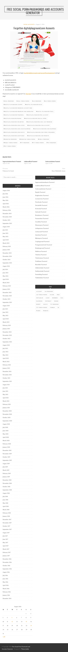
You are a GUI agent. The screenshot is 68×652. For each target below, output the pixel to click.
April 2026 (6, 204)
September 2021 (7, 381)
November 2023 (7, 296)
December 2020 (7, 411)
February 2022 (7, 365)
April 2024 (6, 279)
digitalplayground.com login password (17, 129)
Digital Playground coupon (13, 104)
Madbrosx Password (41, 251)
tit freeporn (24, 143)
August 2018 (6, 493)
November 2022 (7, 335)
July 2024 (5, 269)
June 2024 (5, 273)
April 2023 (6, 319)
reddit (38, 304)
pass (62, 298)
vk (58, 307)
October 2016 (6, 566)
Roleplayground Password (42, 248)
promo (56, 301)
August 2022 (6, 345)
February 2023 (7, 325)
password (39, 301)
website (45, 310)
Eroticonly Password (41, 209)
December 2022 (7, 332)
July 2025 (5, 230)
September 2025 (7, 223)
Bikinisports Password (41, 238)
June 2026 (5, 197)
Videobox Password (40, 255)
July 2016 (5, 575)
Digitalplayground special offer (35, 118)
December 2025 (7, 213)
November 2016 (7, 562)
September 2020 (7, 421)
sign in (45, 304)
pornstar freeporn (10, 139)
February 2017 (7, 552)
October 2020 (6, 417)
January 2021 (6, 408)
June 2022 (5, 352)
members (55, 298)
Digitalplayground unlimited (14, 122)
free (58, 294)
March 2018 (6, 510)
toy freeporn (51, 143)
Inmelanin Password (41, 235)
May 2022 (5, 355)
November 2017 (7, 523)
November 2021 (7, 375)
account (39, 291)
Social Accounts (29, 24)
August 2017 (6, 533)
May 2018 (5, 503)
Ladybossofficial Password (30, 161)
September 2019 (7, 460)
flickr (52, 294)
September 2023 (7, 302)
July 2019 (5, 467)
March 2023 (6, 322)
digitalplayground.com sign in (14, 132)
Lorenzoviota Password (41, 199)
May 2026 (5, 200)
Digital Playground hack (33, 104)
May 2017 (5, 543)
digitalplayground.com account (38, 125)
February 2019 (7, 473)
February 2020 (7, 444)
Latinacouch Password (41, 232)
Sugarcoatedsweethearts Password (12, 161)
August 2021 (6, 385)
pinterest (48, 301)
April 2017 (6, 546)
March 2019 (6, 470)
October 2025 (6, 220)
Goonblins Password (41, 222)
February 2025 (7, 246)
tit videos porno (38, 143)
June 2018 (5, 500)
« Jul (4, 637)
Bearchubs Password (41, 265)
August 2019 (6, 464)
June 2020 (5, 431)
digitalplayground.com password (44, 129)
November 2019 (7, 454)
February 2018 (7, 513)
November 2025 (7, 217)
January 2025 (6, 250)
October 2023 (6, 299)
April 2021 (6, 398)
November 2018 (7, 483)
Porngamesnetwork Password (43, 245)
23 (31, 626)
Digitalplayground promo (12, 118)
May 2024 (5, 276)
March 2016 (6, 589)
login (47, 298)
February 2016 (7, 592)
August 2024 (6, 266)
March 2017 (6, 549)
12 (12, 622)
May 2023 (5, 315)
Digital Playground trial (45, 111)
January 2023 (6, 329)
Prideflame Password (41, 261)
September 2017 (7, 529)
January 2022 (6, 368)
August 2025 (6, 227)
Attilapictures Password (42, 228)
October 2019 (6, 457)
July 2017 (5, 536)
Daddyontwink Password (42, 271)
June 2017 (5, 539)
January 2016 (6, 595)
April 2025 (6, 240)
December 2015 (7, 598)
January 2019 (6, 477)
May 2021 (5, 394)
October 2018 (6, 487)
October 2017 (6, 526)
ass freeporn (36, 101)
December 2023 (7, 292)
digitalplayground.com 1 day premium (39, 122)
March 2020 (6, 441)
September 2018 (7, 490)
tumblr (52, 307)
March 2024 (6, 283)
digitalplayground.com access (14, 125)
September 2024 (7, 263)
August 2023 (6, 306)
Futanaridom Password (41, 218)
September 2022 (7, 342)
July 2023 (5, 309)
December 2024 (7, 253)
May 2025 (5, 237)
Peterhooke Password (41, 202)
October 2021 (6, 378)
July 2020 (5, 427)
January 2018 (6, 516)
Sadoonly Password (40, 212)
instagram (39, 298)
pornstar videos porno (27, 139)
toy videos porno (10, 146)
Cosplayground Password (42, 241)
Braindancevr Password (41, 215)
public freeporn (43, 139)
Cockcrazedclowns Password (52, 161)
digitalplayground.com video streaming (41, 132)
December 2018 (7, 480)
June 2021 (5, 391)
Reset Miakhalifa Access (58, 171)
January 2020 (6, 447)
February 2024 (7, 286)
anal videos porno (23, 101)
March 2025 (6, 243)
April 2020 (6, 437)
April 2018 (6, 506)
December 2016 (7, 559)
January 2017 (6, 556)
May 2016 (5, 582)
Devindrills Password (41, 205)
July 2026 (5, 194)
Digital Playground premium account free (18, 108)
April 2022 (6, 358)
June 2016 (5, 579)
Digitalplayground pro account (37, 115)
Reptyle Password (40, 192)
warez (38, 310)
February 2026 (7, 210)
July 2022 (5, 348)
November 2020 (7, 414)
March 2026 (6, 207)
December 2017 (7, 519)
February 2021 (7, 404)
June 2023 (5, 312)
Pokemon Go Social (8, 171)
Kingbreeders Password (42, 195)
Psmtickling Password (41, 274)
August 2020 (6, 424)
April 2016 (6, 585)
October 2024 (6, 260)
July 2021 (5, 388)
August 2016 (6, 572)
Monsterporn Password (41, 225)
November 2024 (7, 256)
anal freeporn (9, 101)
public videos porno (10, 143)
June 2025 (5, 233)
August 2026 (6, 190)
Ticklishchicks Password (42, 278)
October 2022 (6, 339)
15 (26, 622)
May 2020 (5, 434)
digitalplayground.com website (38, 136)
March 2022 (6, 362)
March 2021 (6, 401)
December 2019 (7, 450)
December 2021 (7, 371)
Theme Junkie (25, 649)
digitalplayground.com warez (14, 136)
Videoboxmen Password (42, 258)
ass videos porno (50, 101)
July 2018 (5, 496)
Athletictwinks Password (42, 268)
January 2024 (6, 289)
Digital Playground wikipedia (14, 115)
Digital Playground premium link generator (18, 111)
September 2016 (7, 569)
